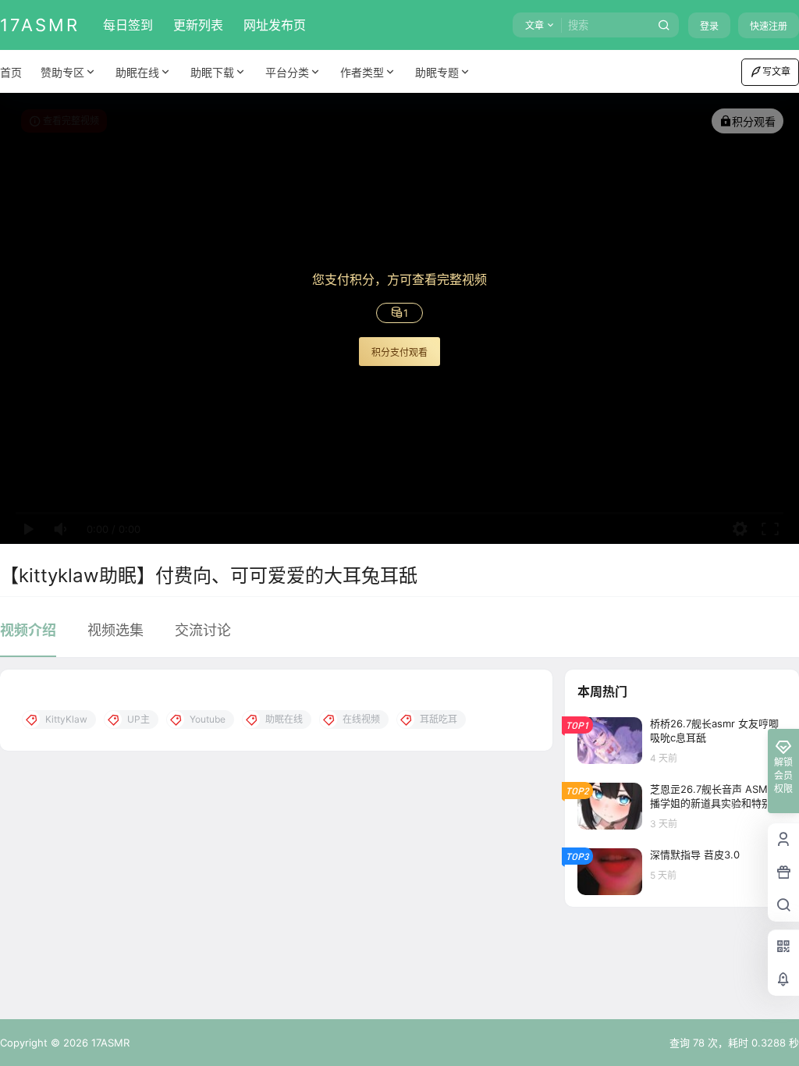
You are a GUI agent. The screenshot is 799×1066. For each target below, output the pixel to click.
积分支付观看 (399, 352)
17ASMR (109, 1042)
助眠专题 (437, 72)
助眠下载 (212, 72)
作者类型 (362, 72)
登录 (709, 26)
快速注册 (768, 26)
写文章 (776, 71)
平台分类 (287, 72)
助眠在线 (137, 72)
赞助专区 (62, 72)
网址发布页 (274, 25)
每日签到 (128, 25)
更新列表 (198, 25)
